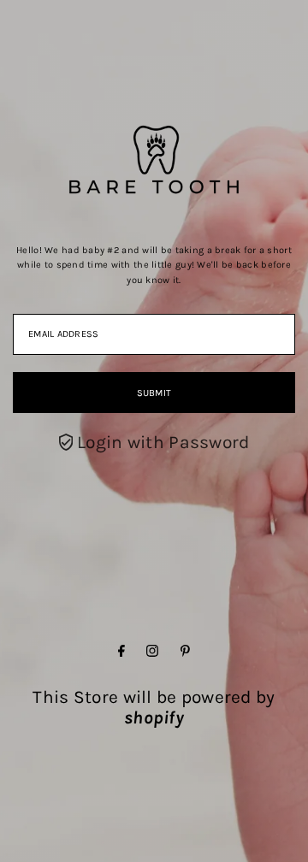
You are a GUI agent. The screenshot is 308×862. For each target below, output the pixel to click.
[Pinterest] (185, 651)
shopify (154, 717)
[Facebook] (121, 651)
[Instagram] (152, 651)
